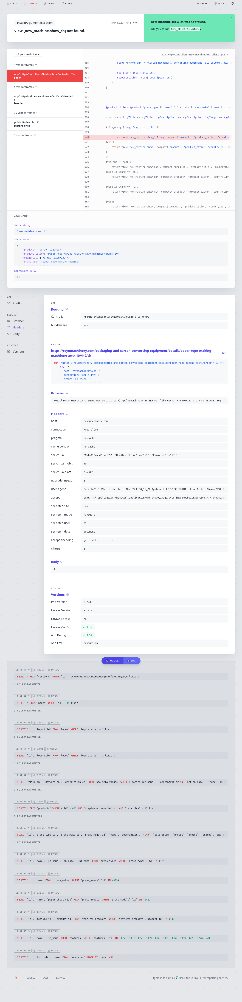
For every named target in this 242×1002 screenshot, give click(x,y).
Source (31, 977)
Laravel (60, 977)
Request (12, 314)
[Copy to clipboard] (223, 231)
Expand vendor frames (29, 54)
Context (12, 345)
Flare (182, 978)
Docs (46, 977)
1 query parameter (29, 684)
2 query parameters (29, 789)
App (9, 297)
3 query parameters (29, 816)
